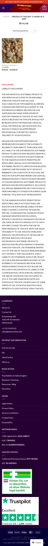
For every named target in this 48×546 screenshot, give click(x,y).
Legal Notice (7, 403)
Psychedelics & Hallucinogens (14, 375)
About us (6, 362)
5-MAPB (5, 67)
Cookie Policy (7, 418)
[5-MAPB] (12, 50)
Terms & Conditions (10, 413)
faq (3, 352)
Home (6, 16)
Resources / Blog (9, 384)
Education (6, 388)
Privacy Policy (8, 408)
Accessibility (7, 422)
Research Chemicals (10, 380)
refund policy (7, 357)
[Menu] (3, 8)
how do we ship (8, 348)
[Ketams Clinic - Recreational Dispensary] (24, 8)
